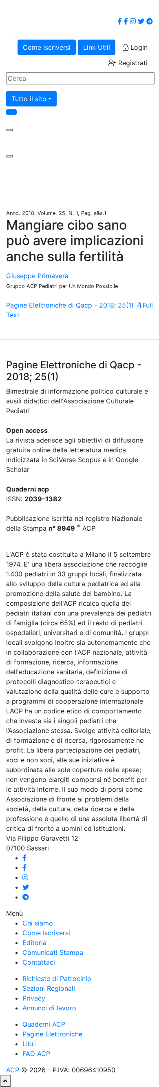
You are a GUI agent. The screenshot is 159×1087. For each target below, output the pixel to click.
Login (138, 47)
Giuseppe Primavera (37, 276)
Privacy (33, 998)
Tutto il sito (28, 99)
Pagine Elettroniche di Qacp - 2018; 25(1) (70, 305)
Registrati (132, 63)
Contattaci (38, 962)
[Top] (5, 1081)
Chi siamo (37, 923)
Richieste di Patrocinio (56, 978)
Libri (29, 1044)
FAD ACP (36, 1053)
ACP (12, 1070)
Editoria (34, 943)
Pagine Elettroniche (52, 1034)
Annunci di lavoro (49, 1008)
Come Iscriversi (47, 47)
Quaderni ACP (43, 1024)
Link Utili (96, 47)
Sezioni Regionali (48, 988)
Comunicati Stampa (52, 952)
